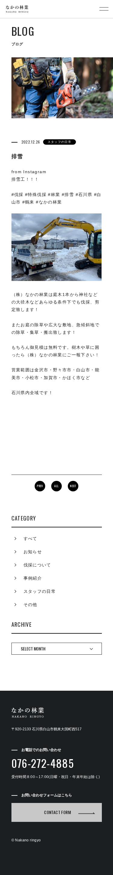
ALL (56, 486)
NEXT (73, 486)
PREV (40, 486)
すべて (30, 538)
